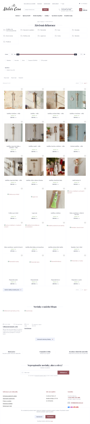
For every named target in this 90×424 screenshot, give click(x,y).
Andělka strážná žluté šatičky (55, 247)
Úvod (38, 21)
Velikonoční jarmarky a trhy (10, 326)
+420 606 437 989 (66, 9)
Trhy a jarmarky (18, 324)
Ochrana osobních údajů (10, 396)
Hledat (45, 9)
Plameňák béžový (55, 280)
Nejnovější (6, 77)
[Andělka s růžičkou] (55, 199)
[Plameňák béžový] (55, 266)
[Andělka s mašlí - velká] (34, 132)
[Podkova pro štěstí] (13, 199)
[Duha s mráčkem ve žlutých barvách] (77, 199)
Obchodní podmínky (9, 398)
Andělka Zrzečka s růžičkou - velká (56, 146)
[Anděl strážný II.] (77, 166)
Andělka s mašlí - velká (34, 146)
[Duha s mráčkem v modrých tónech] (13, 233)
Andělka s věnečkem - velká (77, 113)
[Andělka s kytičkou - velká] (13, 99)
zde (52, 421)
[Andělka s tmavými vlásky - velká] (13, 166)
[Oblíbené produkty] (79, 3)
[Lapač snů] (34, 199)
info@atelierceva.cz (77, 402)
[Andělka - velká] (34, 99)
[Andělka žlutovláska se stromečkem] (34, 233)
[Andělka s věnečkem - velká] (77, 99)
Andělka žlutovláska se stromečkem (34, 247)
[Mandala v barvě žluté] (77, 233)
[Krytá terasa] (34, 316)
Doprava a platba (7, 403)
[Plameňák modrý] (13, 266)
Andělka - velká (34, 113)
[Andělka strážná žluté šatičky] (55, 233)
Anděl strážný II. (76, 180)
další (85, 83)
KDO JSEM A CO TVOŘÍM (29, 3)
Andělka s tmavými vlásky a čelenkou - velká (13, 146)
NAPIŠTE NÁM (47, 3)
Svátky (47, 15)
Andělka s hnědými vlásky (55, 180)
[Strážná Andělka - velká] (77, 132)
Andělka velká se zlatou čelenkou (34, 180)
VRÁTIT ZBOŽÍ (55, 3)
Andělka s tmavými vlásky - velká (13, 180)
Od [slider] (18, 54)
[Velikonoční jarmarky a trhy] (12, 316)
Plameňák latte (34, 280)
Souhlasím (50, 416)
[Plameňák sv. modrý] (77, 266)
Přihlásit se (63, 372)
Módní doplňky (37, 15)
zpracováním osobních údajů (40, 375)
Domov (18, 15)
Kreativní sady (68, 15)
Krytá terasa (28, 328)
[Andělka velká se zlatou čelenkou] (34, 166)
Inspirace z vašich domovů (36, 325)
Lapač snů (34, 213)
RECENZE (39, 3)
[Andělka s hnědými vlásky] (55, 166)
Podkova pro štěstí (13, 213)
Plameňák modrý (13, 280)
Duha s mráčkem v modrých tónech (13, 247)
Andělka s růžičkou (55, 213)
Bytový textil (26, 15)
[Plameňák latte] (34, 266)
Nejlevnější (13, 77)
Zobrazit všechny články (44, 339)
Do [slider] (75, 54)
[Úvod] (12, 7)
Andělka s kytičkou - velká (13, 113)
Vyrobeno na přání (57, 15)
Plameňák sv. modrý (77, 280)
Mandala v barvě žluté (76, 247)
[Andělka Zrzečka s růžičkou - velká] (55, 132)
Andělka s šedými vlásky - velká (56, 113)
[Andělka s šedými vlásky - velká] (55, 99)
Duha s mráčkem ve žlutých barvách (77, 213)
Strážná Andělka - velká (77, 146)
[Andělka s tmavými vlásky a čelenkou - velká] (13, 132)
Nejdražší (21, 77)
